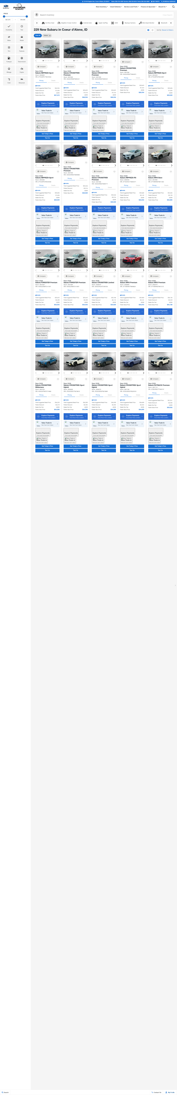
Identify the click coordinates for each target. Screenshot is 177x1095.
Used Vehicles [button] (115, 7)
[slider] (4, 16)
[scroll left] (37, 23)
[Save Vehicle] (58, 67)
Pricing (41, 80)
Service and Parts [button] (130, 7)
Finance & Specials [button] (148, 7)
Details (53, 80)
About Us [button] (161, 7)
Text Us (47, 138)
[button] (173, 6)
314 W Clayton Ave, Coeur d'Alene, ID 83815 (96, 1)
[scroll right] (171, 23)
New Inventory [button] (101, 7)
